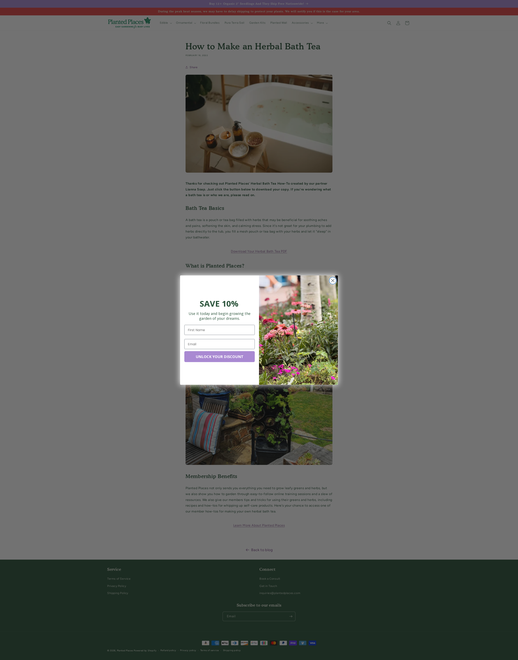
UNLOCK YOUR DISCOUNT (219, 356)
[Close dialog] (332, 280)
